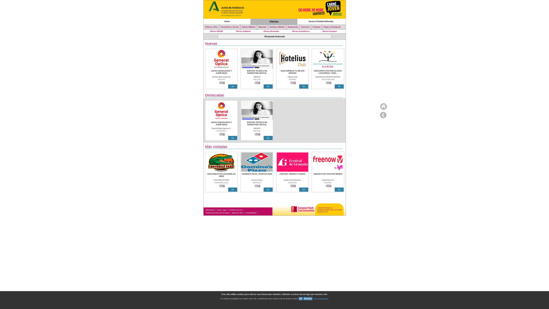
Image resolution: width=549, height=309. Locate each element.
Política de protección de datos (217, 213)
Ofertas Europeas (329, 31)
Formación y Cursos (230, 27)
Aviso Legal (221, 210)
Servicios (305, 27)
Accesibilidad (250, 213)
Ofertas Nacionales (271, 31)
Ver (232, 86)
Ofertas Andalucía (243, 31)
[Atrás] (383, 114)
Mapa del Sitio (237, 213)
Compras (317, 27)
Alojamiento (293, 27)
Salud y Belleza (248, 27)
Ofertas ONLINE (216, 31)
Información (210, 210)
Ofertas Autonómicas (301, 31)
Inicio (227, 21)
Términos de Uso (235, 210)
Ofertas (274, 21)
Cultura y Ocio (211, 27)
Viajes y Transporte (332, 27)
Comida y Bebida (277, 27)
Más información (321, 299)
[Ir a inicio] (381, 106)
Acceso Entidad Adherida (321, 21)
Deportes (262, 27)
